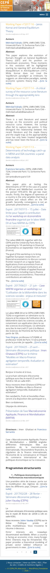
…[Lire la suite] (37, 204)
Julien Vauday (26, 520)
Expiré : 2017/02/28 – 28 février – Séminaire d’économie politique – (24, 497)
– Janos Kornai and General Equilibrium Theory (24, 27)
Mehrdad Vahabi (14, 42)
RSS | (40, 562)
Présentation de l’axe (26, 414)
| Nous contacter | (14, 562)
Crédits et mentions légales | (30, 565)
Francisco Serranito (15, 169)
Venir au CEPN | (30, 562)
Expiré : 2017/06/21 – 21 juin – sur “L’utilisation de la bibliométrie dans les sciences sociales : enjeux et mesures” (26, 291)
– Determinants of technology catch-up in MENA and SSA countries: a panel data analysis (26, 152)
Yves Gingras (12, 337)
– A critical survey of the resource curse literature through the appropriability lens (26, 91)
